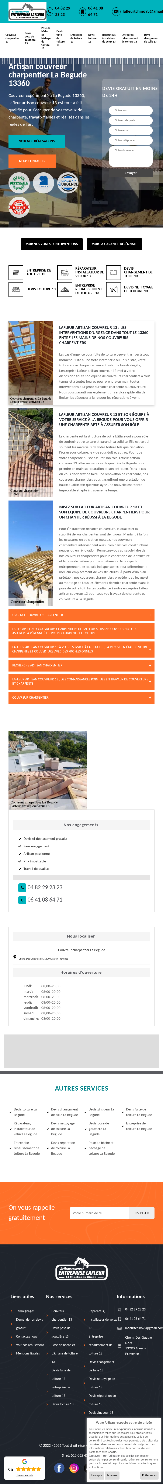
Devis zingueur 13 (101, 1413)
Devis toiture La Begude (25, 1112)
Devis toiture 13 (92, 38)
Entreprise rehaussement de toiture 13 (130, 38)
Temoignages (25, 1311)
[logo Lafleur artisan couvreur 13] (81, 1269)
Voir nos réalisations (37, 141)
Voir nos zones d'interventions (52, 244)
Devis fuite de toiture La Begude (139, 1112)
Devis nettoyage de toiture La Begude (62, 1129)
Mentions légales (28, 1353)
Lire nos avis (24, 1475)
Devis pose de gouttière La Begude (99, 1129)
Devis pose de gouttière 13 (30, 38)
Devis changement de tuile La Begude (64, 1112)
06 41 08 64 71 (95, 11)
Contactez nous (26, 1336)
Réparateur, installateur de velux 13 (109, 38)
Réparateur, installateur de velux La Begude (25, 1129)
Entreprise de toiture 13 (76, 38)
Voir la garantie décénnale (114, 244)
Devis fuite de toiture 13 (60, 38)
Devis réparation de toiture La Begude (63, 1148)
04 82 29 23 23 (62, 11)
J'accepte (96, 1475)
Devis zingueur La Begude (101, 1112)
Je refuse (112, 1475)
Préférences (149, 1475)
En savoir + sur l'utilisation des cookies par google (119, 1456)
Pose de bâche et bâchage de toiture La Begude (102, 1148)
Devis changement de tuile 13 (151, 38)
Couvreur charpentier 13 (12, 38)
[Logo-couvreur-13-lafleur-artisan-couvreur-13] (27, 11)
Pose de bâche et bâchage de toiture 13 (46, 38)
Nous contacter (32, 161)
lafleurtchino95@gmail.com (138, 1328)
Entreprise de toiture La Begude (139, 1126)
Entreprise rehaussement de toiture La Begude (27, 1148)
